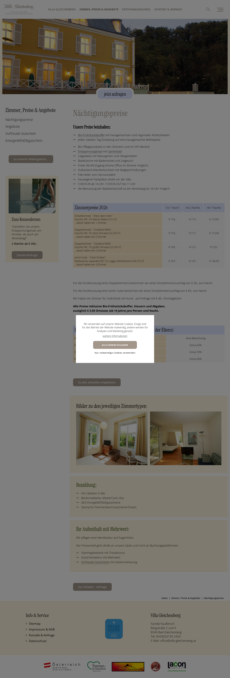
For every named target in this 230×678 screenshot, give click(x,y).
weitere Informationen (115, 336)
